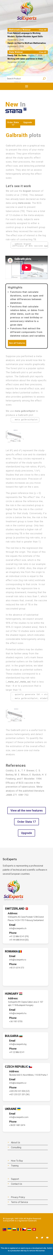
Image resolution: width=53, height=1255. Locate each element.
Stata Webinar (16, 52)
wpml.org (24, 1248)
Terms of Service (19, 1202)
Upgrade (27, 122)
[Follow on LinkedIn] (37, 1237)
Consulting (16, 1147)
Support (15, 1179)
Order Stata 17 (13, 123)
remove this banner (37, 1251)
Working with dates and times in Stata (25, 59)
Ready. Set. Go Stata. (17, 55)
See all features (17, 343)
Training (15, 1165)
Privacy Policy (18, 1197)
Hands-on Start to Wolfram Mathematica (26, 43)
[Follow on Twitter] (42, 1237)
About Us (15, 1142)
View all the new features (26, 810)
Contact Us (16, 1184)
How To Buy (17, 1160)
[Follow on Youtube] (47, 1237)
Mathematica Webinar (20, 29)
